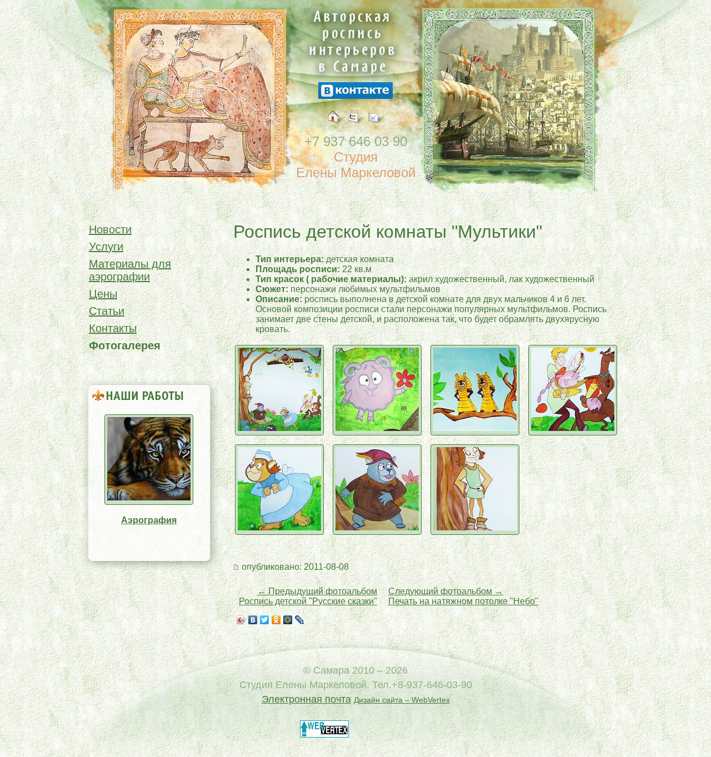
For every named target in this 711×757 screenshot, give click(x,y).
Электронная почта (306, 699)
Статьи (106, 311)
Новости (110, 229)
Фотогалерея (125, 345)
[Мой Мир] (288, 620)
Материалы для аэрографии (130, 270)
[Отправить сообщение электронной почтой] (375, 129)
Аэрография (149, 520)
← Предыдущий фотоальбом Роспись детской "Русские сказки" (308, 596)
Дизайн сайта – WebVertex (402, 699)
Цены (103, 294)
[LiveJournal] (300, 620)
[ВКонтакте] (253, 620)
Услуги (106, 246)
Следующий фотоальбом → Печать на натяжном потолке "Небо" (463, 596)
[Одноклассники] (276, 620)
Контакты (113, 328)
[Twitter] (265, 620)
